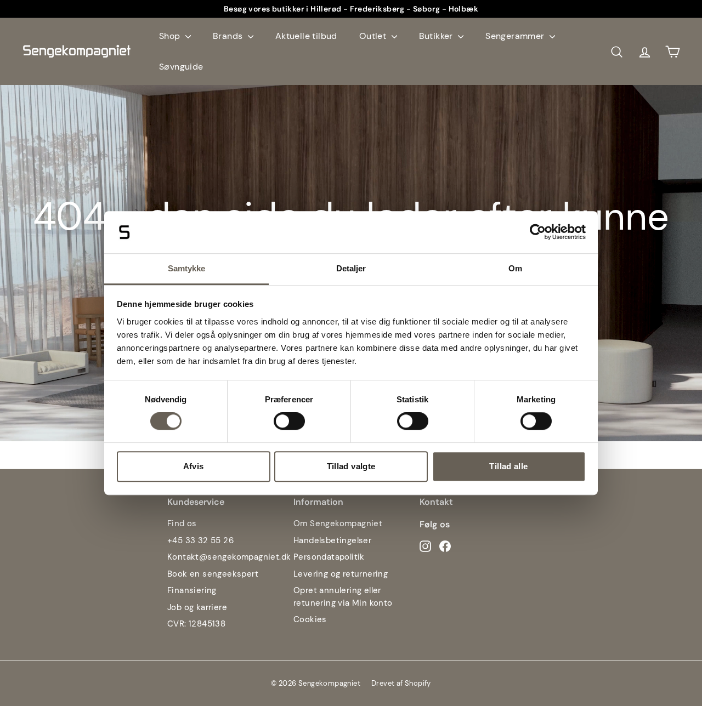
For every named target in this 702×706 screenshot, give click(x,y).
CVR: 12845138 (196, 623)
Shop (171, 36)
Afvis (193, 466)
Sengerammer (516, 36)
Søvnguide (181, 66)
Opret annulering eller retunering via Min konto (343, 596)
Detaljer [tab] (351, 268)
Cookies (310, 619)
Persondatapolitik (329, 556)
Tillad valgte (351, 466)
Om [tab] (515, 268)
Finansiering (192, 590)
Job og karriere (197, 607)
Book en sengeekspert (212, 573)
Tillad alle (508, 466)
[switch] (289, 421)
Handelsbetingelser (332, 540)
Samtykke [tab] (187, 268)
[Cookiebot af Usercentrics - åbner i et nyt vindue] (538, 232)
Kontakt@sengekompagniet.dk (229, 556)
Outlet (374, 36)
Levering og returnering (340, 573)
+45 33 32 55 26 (200, 540)
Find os (182, 523)
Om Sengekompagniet (337, 523)
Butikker (437, 36)
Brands (229, 36)
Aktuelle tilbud (306, 36)
